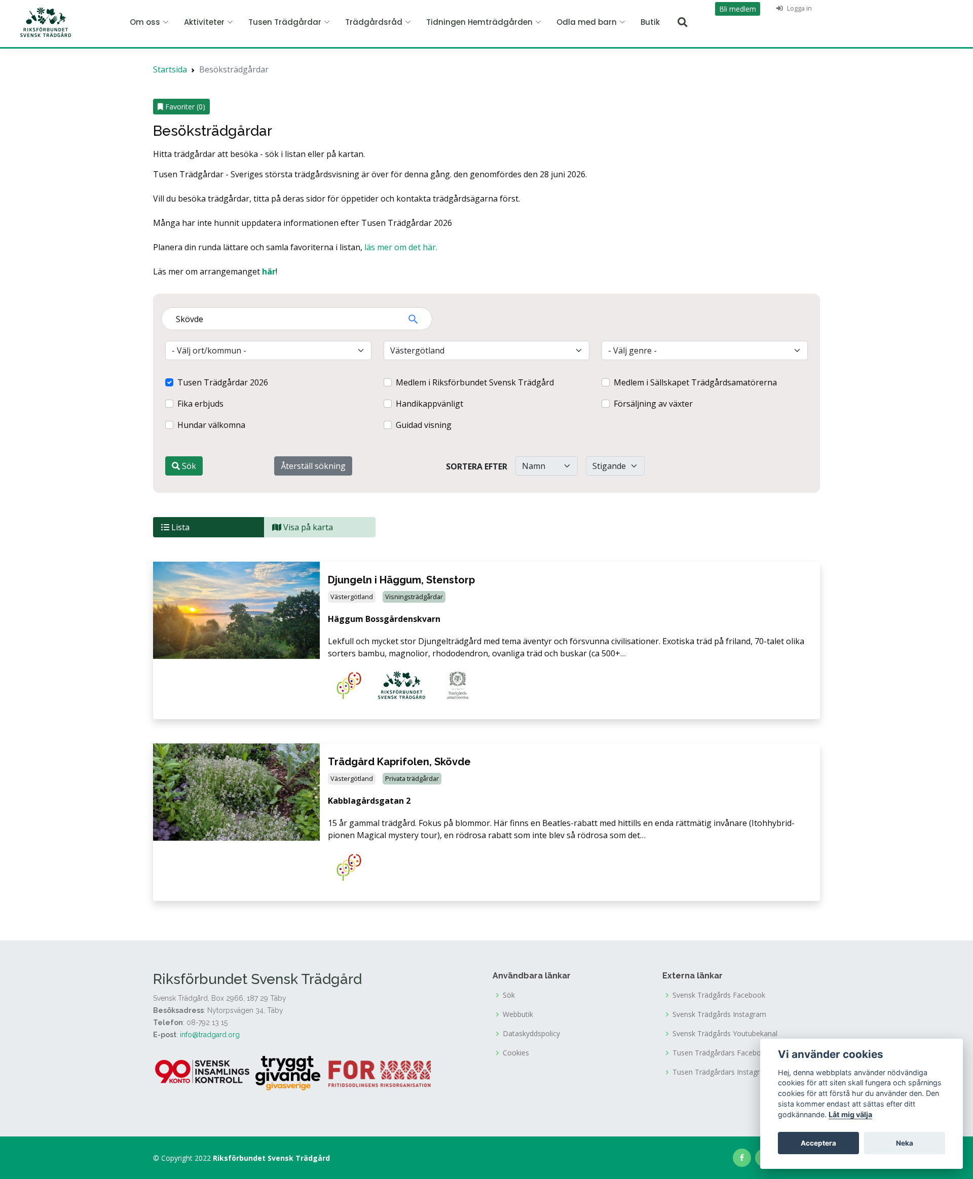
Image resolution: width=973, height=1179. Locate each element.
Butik (650, 22)
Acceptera (818, 1143)
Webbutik (518, 1014)
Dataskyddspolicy (531, 1033)
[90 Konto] (203, 1073)
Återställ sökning (313, 465)
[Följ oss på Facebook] (742, 1158)
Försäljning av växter (653, 403)
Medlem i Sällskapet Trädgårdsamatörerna (695, 382)
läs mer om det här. (400, 247)
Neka (904, 1143)
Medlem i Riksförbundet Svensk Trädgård (475, 382)
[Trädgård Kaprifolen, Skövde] (236, 791)
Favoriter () (184, 106)
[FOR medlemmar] (379, 1073)
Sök (188, 465)
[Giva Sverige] (287, 1073)
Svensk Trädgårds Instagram (719, 1014)
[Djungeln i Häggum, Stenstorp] (236, 609)
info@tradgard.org (210, 1035)
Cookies (516, 1052)
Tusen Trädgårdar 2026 (222, 382)
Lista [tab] (179, 527)
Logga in (798, 8)
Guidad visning (424, 424)
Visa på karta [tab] (307, 527)
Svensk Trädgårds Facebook (718, 995)
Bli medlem (737, 9)
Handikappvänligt (429, 403)
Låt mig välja (850, 1114)
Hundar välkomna (211, 424)
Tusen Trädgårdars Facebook (720, 1052)
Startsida (170, 69)
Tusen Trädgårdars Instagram (721, 1072)
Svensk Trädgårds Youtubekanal (724, 1033)
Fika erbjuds (200, 403)
